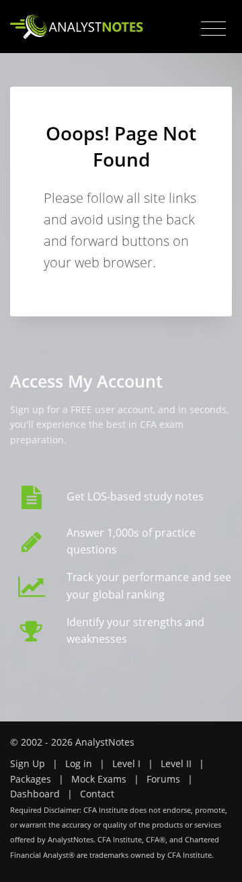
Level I (126, 763)
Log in (78, 763)
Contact (97, 793)
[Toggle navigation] (213, 29)
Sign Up (27, 763)
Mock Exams (98, 779)
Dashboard (35, 793)
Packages (30, 779)
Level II (176, 763)
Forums (163, 779)
